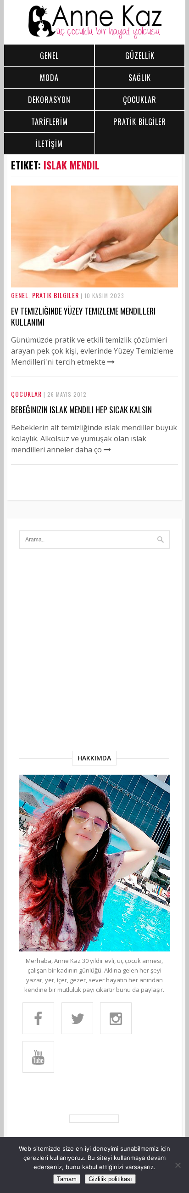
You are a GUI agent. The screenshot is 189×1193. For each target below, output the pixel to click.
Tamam (67, 1179)
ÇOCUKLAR (139, 99)
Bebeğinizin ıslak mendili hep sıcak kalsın (81, 410)
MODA (49, 77)
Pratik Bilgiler (55, 295)
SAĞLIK (139, 77)
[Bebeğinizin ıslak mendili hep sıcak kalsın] (107, 450)
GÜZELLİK (140, 55)
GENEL (49, 55)
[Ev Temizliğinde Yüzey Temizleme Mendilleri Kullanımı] (94, 285)
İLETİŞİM (49, 143)
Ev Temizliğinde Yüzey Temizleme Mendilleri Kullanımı (83, 316)
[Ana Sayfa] (95, 37)
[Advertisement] (94, 651)
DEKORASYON (49, 99)
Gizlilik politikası (110, 1179)
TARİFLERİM (49, 121)
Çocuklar (26, 394)
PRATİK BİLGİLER (139, 121)
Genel (19, 295)
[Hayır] (177, 1165)
